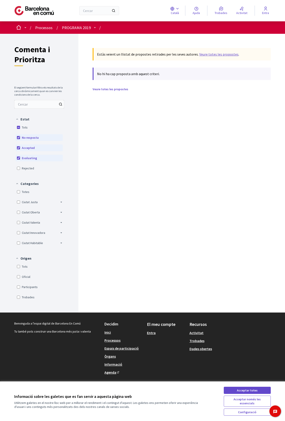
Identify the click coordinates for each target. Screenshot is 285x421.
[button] (22, 119)
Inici (107, 332)
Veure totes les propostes (218, 54)
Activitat (196, 333)
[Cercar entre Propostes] (60, 104)
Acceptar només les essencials (247, 401)
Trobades (196, 341)
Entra (151, 333)
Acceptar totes (247, 390)
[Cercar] (113, 10)
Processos (44, 27)
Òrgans (110, 356)
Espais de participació (121, 348)
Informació (113, 364)
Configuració (247, 412)
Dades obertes (200, 349)
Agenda (112, 372)
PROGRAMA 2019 (76, 27)
